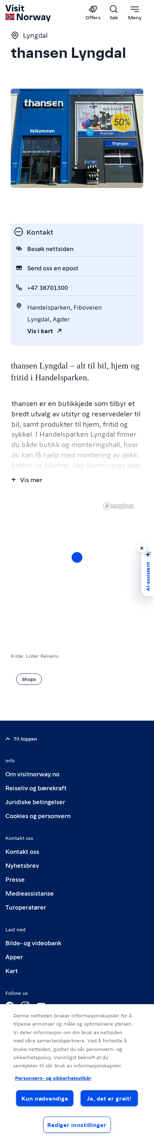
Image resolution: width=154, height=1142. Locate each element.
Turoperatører (25, 907)
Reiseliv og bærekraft (36, 787)
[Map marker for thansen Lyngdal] (77, 557)
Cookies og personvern (38, 815)
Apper (14, 956)
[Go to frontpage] (28, 13)
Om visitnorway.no (32, 774)
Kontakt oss (22, 851)
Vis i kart (40, 330)
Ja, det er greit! (109, 1098)
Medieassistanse (29, 893)
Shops (29, 679)
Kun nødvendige (44, 1098)
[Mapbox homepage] (118, 506)
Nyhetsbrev (22, 865)
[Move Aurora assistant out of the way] (142, 548)
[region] (77, 1073)
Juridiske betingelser (35, 801)
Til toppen (25, 738)
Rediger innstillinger (76, 1124)
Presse (15, 879)
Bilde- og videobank (33, 942)
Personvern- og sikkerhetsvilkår (53, 1078)
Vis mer (31, 479)
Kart (11, 970)
